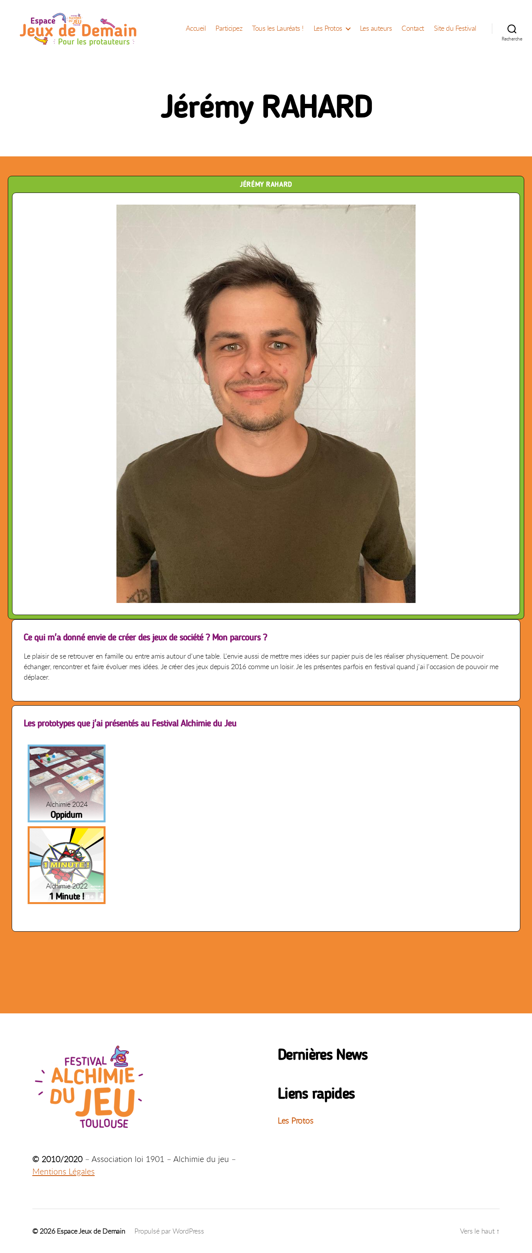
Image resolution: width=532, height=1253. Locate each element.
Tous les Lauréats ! (278, 28)
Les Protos (328, 28)
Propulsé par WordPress (169, 1230)
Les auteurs (376, 28)
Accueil (196, 28)
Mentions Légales (63, 1171)
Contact (413, 28)
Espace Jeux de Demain (91, 1230)
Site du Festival (455, 28)
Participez (228, 28)
